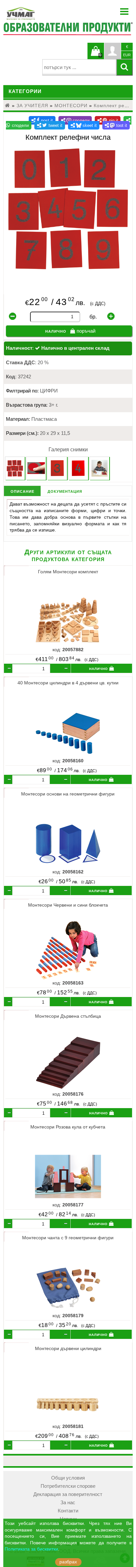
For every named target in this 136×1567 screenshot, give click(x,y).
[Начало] (7, 105)
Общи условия (68, 1478)
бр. (93, 317)
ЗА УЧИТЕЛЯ (32, 105)
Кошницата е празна (95, 55)
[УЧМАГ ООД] (41, 13)
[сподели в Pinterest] (107, 120)
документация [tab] (65, 491)
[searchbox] (79, 67)
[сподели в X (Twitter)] (49, 125)
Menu (124, 11)
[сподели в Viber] (75, 120)
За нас (67, 1502)
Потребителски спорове (68, 1486)
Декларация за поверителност (67, 1494)
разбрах (68, 1561)
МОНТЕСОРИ (70, 105)
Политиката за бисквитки (31, 1549)
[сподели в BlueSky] (83, 125)
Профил (112, 51)
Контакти (68, 1510)
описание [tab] (22, 491)
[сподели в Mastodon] (116, 125)
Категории (25, 91)
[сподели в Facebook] (42, 120)
